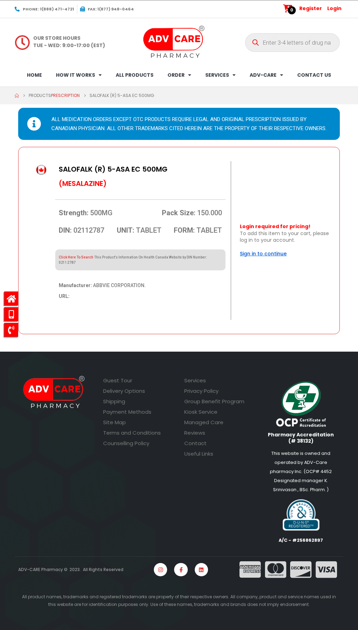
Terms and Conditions (132, 432)
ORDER (176, 75)
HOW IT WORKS (75, 75)
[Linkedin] (201, 569)
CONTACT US (314, 75)
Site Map (114, 422)
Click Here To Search (76, 257)
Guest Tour (117, 380)
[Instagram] (160, 569)
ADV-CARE (263, 75)
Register (310, 8)
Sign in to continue (263, 253)
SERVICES (217, 75)
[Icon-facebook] (180, 569)
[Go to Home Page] (17, 95)
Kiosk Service (200, 411)
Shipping (114, 401)
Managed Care (203, 422)
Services (195, 380)
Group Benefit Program (214, 401)
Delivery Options (124, 391)
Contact (195, 443)
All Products (134, 75)
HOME (34, 75)
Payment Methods (127, 411)
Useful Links (198, 453)
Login (334, 8)
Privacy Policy (201, 391)
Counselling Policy (126, 443)
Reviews (194, 432)
